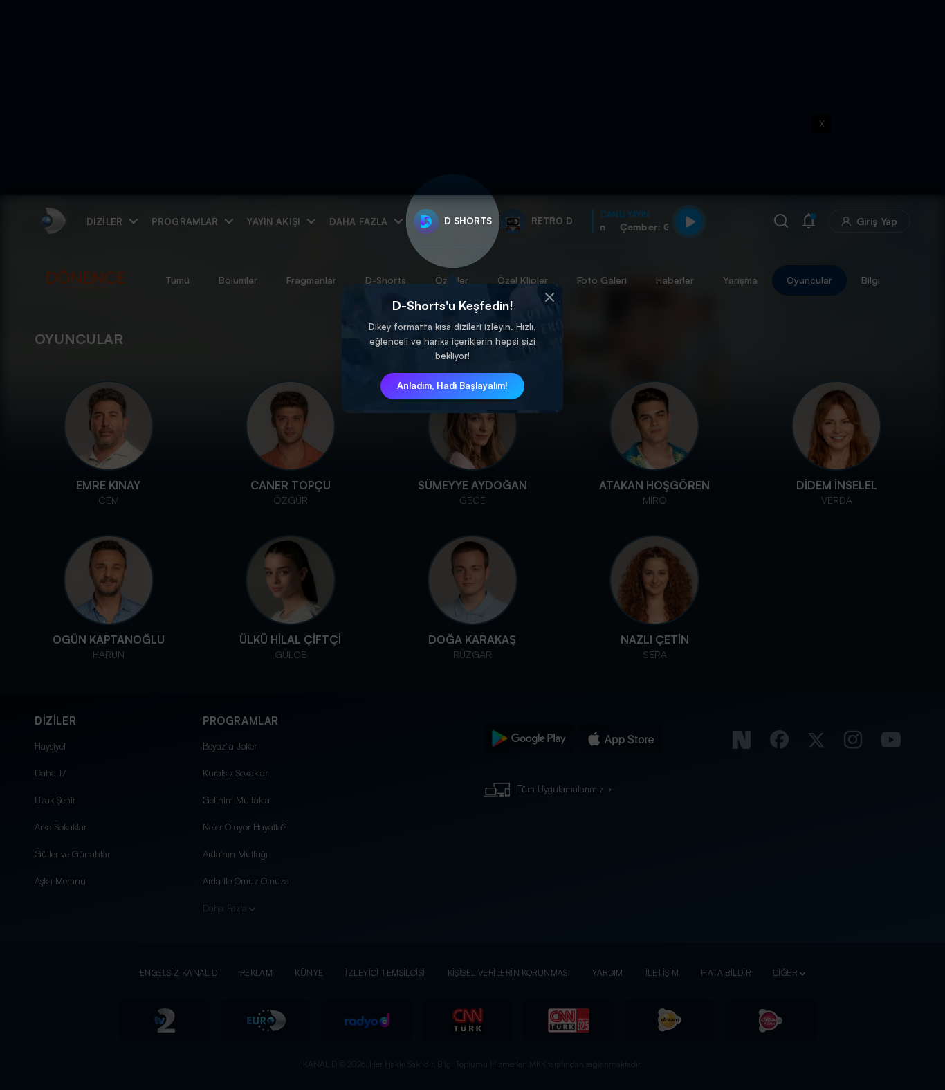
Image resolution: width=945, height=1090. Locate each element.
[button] (549, 297)
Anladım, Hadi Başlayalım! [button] (452, 385)
